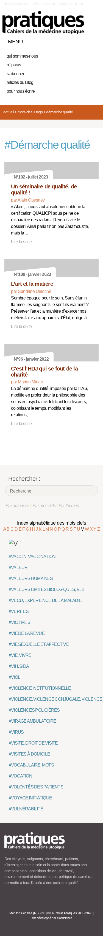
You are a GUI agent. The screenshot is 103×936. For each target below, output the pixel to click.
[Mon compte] (83, 40)
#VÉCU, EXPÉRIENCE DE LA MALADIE (45, 600)
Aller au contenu (44, 4)
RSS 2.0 (39, 913)
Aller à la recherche (71, 4)
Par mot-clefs (44, 505)
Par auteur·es (17, 505)
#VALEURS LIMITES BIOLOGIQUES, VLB (46, 589)
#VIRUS (16, 732)
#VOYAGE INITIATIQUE (30, 798)
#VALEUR (18, 567)
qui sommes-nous (22, 56)
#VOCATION (20, 776)
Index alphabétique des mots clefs (51, 523)
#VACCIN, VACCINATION (32, 556)
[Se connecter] (93, 40)
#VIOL (14, 677)
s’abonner (15, 73)
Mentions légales (20, 913)
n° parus (14, 65)
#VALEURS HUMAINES (31, 578)
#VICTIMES (19, 622)
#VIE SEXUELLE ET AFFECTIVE (39, 644)
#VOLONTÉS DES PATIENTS (36, 787)
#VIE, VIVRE (20, 655)
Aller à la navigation (16, 4)
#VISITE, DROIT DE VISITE (33, 743)
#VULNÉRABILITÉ (26, 809)
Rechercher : (24, 478)
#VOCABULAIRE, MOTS (31, 765)
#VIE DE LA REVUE (27, 633)
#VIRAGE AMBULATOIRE (32, 721)
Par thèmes (69, 505)
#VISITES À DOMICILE (29, 754)
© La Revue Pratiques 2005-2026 (69, 913)
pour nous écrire (21, 91)
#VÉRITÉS (19, 611)
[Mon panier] (74, 40)
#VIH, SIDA (19, 666)
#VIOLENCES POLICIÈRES (34, 710)
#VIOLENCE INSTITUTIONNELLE (40, 688)
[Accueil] (43, 22)
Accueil (8, 112)
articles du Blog (20, 82)
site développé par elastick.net (51, 918)
